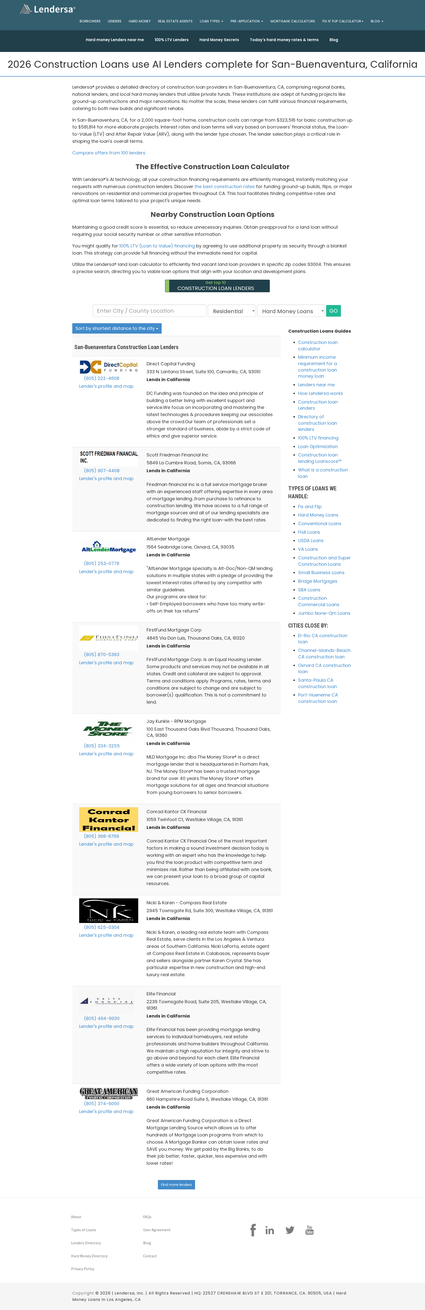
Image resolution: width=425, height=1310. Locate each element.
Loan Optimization (318, 446)
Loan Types (210, 21)
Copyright (83, 1293)
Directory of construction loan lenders (317, 423)
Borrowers (90, 21)
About (76, 1216)
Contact (150, 1255)
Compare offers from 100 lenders (108, 153)
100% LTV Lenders (172, 39)
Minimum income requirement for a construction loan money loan (317, 366)
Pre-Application (246, 21)
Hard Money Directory (89, 1255)
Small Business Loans (321, 572)
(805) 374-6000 (101, 1103)
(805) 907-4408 (101, 471)
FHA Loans (309, 532)
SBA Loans (309, 590)
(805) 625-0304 (101, 927)
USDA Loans (311, 540)
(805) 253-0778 (101, 563)
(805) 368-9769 (101, 836)
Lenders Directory (86, 1242)
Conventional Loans (319, 523)
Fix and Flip (310, 506)
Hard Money (140, 21)
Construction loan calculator (318, 345)
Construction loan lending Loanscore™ (320, 458)
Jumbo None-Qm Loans (324, 613)
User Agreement (157, 1229)
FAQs (147, 1216)
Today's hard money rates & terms (284, 39)
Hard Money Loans (318, 515)
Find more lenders (176, 1184)
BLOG (376, 21)
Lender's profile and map (106, 386)
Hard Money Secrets (219, 39)
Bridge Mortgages (317, 581)
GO (333, 311)
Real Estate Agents (175, 21)
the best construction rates (225, 186)
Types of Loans (83, 1229)
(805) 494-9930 (101, 1018)
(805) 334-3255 (101, 746)
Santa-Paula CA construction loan (317, 683)
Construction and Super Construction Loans (324, 561)
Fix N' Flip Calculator (341, 21)
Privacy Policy (82, 1268)
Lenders (114, 21)
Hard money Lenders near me (115, 39)
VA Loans (308, 549)
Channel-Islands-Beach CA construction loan (324, 653)
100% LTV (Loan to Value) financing (157, 246)
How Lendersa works (320, 393)
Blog (334, 39)
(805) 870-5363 (101, 654)
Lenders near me (316, 385)
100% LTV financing (318, 438)
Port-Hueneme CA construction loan (318, 698)
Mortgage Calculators (293, 21)
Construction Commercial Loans (318, 601)
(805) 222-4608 (101, 378)
